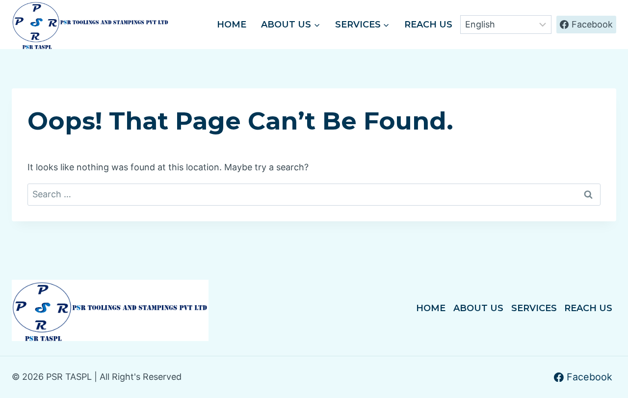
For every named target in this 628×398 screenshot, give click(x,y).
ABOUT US (478, 308)
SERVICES (534, 308)
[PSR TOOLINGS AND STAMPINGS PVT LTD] (90, 24)
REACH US (428, 24)
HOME (231, 24)
